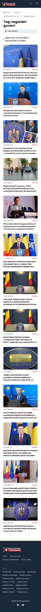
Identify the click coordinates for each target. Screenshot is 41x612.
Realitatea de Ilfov (8, 585)
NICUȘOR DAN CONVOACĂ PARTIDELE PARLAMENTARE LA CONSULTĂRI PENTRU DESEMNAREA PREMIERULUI (19, 264)
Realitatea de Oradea (9, 582)
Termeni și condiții (15, 556)
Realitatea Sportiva (19, 572)
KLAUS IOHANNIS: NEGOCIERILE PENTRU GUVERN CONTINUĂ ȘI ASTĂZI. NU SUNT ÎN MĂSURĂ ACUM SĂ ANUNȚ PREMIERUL (20, 491)
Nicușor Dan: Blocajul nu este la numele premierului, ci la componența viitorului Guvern (20, 113)
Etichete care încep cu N (11, 16)
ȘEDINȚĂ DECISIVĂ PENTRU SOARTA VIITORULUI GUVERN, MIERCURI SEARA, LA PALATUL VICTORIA (20, 528)
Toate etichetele (12, 31)
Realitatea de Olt (22, 582)
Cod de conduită (26, 559)
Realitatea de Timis (8, 588)
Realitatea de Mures (22, 585)
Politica (35, 69)
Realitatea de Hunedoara (10, 575)
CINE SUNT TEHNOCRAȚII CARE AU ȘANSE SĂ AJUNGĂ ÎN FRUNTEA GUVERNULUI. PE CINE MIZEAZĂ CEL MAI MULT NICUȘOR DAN (20, 303)
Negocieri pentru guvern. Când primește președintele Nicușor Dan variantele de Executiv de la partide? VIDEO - (19, 190)
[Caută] (31, 3)
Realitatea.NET (7, 572)
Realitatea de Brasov (9, 592)
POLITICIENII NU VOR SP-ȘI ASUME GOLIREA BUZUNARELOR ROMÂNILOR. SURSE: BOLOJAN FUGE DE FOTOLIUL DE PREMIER (19, 416)
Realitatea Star (31, 572)
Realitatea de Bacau (25, 575)
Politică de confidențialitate (11, 559)
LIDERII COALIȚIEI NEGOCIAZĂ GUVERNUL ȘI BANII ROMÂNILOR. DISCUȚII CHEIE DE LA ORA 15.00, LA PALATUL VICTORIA (18, 379)
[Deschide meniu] (37, 4)
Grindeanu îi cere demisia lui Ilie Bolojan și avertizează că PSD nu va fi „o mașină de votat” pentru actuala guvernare (19, 152)
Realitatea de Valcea (22, 588)
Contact (5, 556)
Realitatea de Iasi (22, 592)
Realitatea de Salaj (8, 578)
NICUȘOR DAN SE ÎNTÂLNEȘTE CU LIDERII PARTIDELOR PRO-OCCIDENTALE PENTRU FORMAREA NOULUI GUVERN (20, 453)
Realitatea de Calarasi (22, 578)
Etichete (17, 12)
